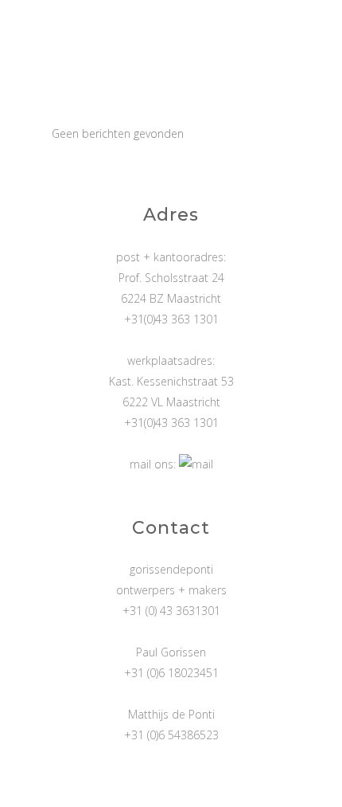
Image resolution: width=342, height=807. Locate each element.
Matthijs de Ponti (171, 714)
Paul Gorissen (171, 652)
